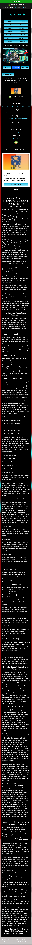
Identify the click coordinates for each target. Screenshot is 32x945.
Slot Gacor (9, 31)
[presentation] (15, 190)
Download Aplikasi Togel (17, 4)
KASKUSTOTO (6, 220)
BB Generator (22, 31)
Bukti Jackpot (22, 38)
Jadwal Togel (9, 28)
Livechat (26, 7)
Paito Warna (9, 35)
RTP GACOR (6, 280)
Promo (17, 67)
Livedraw (22, 21)
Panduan (22, 41)
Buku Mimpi (9, 38)
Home (9, 21)
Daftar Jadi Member (8, 7)
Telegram (18, 7)
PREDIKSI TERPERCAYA (20, 280)
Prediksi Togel (9, 25)
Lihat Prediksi (17, 184)
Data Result (22, 28)
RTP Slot (25, 67)
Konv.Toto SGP (22, 35)
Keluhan (10, 41)
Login (7, 67)
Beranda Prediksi (8, 74)
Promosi (22, 25)
